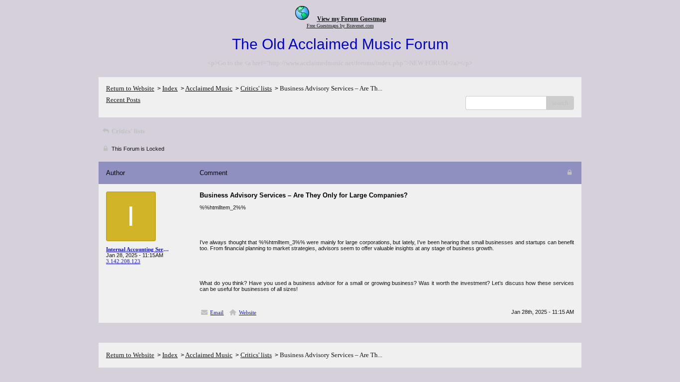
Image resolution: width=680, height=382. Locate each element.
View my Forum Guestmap (351, 18)
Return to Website (130, 88)
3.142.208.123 (123, 261)
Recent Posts (123, 99)
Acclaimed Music (208, 88)
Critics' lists (256, 88)
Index (170, 88)
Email (217, 312)
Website (247, 312)
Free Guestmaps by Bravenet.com (340, 25)
